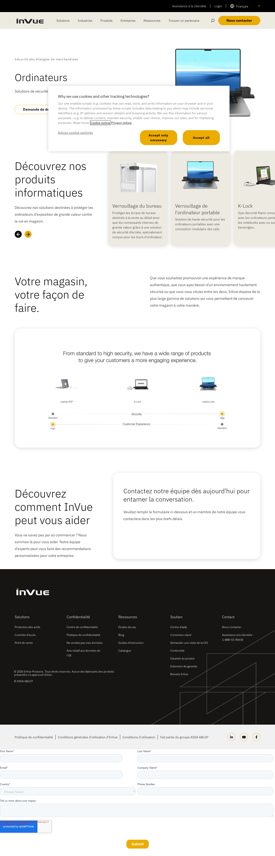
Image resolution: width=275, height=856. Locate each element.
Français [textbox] (242, 6)
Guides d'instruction (131, 643)
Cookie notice (100, 123)
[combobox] (245, 6)
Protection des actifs (27, 627)
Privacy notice (121, 123)
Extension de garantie (183, 666)
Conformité (177, 650)
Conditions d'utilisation (139, 737)
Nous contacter (231, 627)
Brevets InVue (179, 674)
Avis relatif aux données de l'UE (83, 653)
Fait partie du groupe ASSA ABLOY (184, 737)
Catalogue (124, 650)
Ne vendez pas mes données (85, 643)
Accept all (201, 138)
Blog (121, 635)
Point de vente (24, 643)
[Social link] (231, 737)
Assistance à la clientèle (189, 6)
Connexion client (180, 635)
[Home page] (30, 21)
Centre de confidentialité (82, 627)
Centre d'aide (178, 627)
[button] (18, 234)
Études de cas (127, 627)
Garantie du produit (182, 658)
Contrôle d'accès (25, 635)
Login (218, 6)
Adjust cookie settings (75, 133)
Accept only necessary (158, 137)
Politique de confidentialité (83, 635)
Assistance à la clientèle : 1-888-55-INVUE (238, 637)
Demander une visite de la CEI (189, 643)
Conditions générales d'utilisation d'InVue (88, 737)
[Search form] (213, 20)
